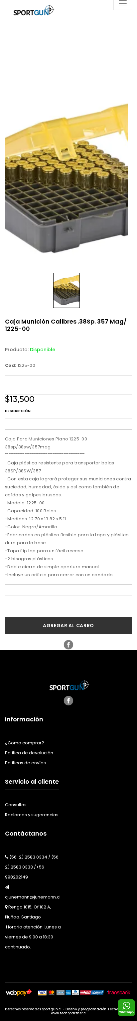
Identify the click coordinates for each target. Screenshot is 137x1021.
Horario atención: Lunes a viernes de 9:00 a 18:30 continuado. (33, 937)
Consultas (16, 805)
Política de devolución (29, 753)
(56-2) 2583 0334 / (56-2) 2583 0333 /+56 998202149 (33, 867)
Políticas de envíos (25, 763)
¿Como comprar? (24, 743)
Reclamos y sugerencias (32, 815)
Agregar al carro (68, 625)
